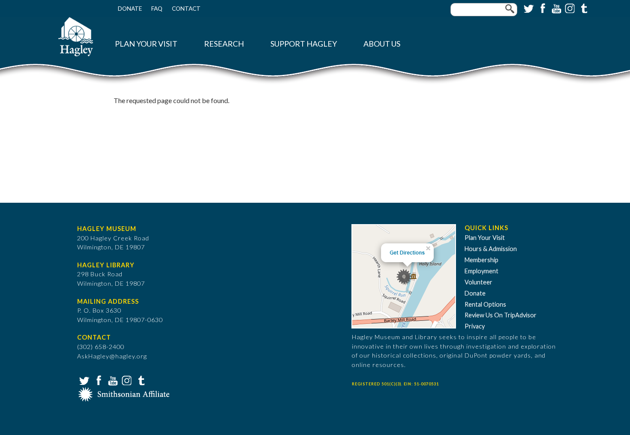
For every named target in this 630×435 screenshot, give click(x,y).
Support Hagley (303, 44)
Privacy (475, 326)
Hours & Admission (491, 248)
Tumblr (582, 7)
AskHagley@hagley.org (112, 356)
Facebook (541, 7)
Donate (130, 8)
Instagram (569, 7)
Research (224, 44)
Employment (481, 271)
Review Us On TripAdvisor (501, 315)
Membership (481, 259)
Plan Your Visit (146, 44)
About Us (381, 44)
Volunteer (478, 282)
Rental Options (485, 304)
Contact (186, 8)
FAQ (156, 8)
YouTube (555, 7)
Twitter (528, 7)
